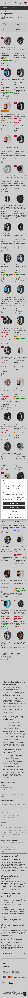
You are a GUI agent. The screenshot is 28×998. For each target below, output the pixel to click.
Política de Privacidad (10, 517)
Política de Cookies (14, 514)
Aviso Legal (20, 517)
